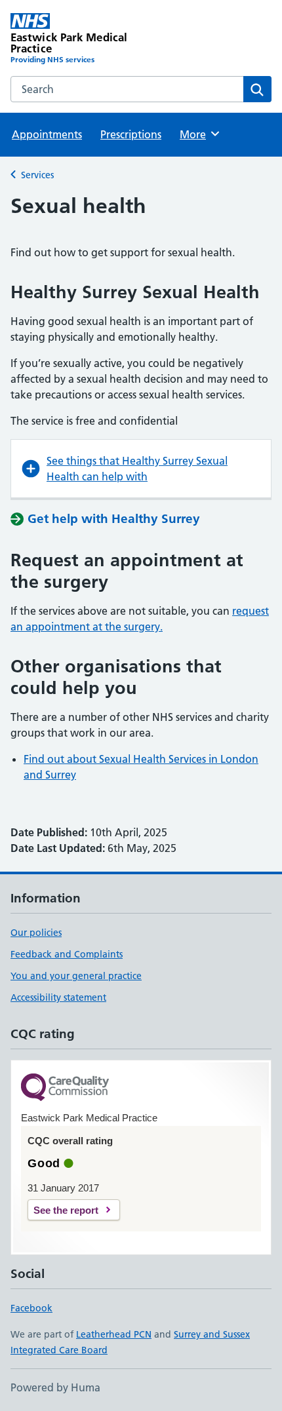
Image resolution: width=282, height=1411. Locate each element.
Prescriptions (130, 134)
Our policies (36, 932)
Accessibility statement (58, 997)
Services (37, 175)
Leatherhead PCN (113, 1334)
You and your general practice (76, 976)
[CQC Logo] (65, 1088)
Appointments (47, 134)
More (199, 134)
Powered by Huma (55, 1387)
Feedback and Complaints (66, 954)
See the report (65, 1210)
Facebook (31, 1308)
